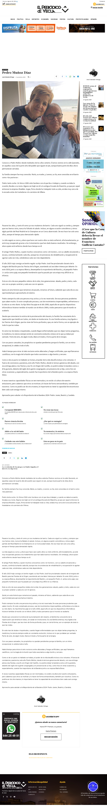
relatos (10, 453)
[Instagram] (10, 796)
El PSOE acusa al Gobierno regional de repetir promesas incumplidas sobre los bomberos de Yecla (90, 91)
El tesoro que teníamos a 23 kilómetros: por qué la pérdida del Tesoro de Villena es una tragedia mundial (90, 131)
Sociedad (5, 69)
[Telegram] (78, 76)
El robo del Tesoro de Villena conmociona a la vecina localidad (90, 118)
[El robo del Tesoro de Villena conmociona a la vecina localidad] (101, 117)
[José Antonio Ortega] (41, 699)
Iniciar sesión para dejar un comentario (41, 757)
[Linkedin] (74, 76)
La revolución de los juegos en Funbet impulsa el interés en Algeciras (20, 468)
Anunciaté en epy (11, 4)
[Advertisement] (53, 49)
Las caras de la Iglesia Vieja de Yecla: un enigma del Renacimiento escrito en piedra (90, 107)
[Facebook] (62, 76)
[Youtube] (14, 796)
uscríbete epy (100, 4)
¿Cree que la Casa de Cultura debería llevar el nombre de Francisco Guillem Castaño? (93, 237)
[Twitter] (66, 76)
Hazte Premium (51, 731)
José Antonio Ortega (8, 77)
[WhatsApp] (70, 76)
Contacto (102, 1)
